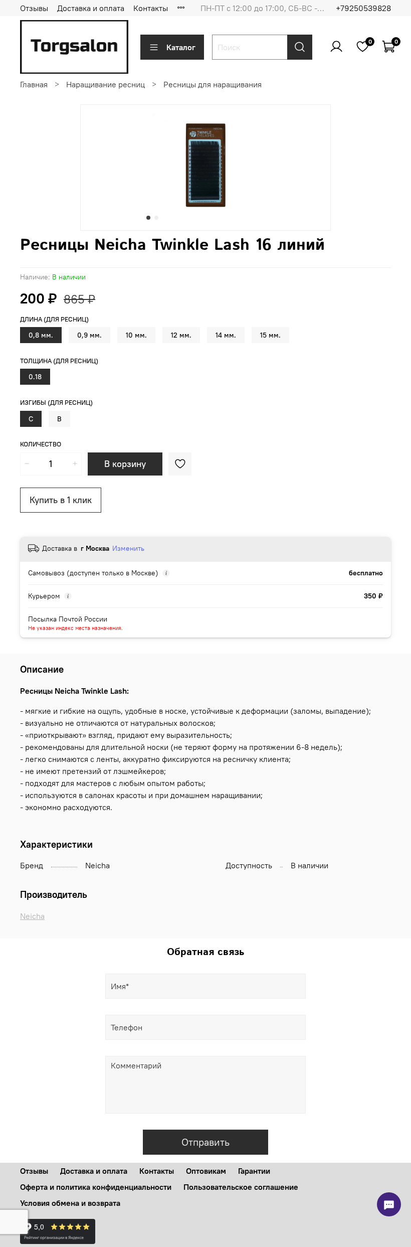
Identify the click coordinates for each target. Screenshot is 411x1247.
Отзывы (34, 8)
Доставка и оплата (90, 8)
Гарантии (254, 1171)
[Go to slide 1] (148, 218)
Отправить (205, 1142)
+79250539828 (363, 8)
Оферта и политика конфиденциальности (95, 1187)
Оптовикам (206, 1171)
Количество (40, 444)
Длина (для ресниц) (54, 319)
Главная (34, 84)
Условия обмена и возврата (70, 1203)
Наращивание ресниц (105, 84)
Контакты (150, 8)
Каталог (180, 47)
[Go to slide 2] (156, 218)
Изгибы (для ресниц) (56, 402)
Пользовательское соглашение (240, 1187)
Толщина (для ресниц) (59, 361)
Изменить (128, 548)
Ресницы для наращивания (212, 84)
